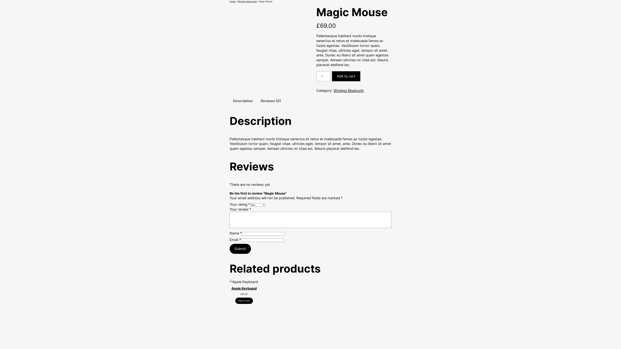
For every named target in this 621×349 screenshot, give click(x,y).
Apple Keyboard (244, 288)
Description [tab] (243, 101)
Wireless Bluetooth (247, 1)
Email (235, 240)
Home (233, 1)
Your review (240, 209)
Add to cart (346, 76)
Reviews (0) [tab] (271, 101)
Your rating (240, 204)
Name (236, 233)
